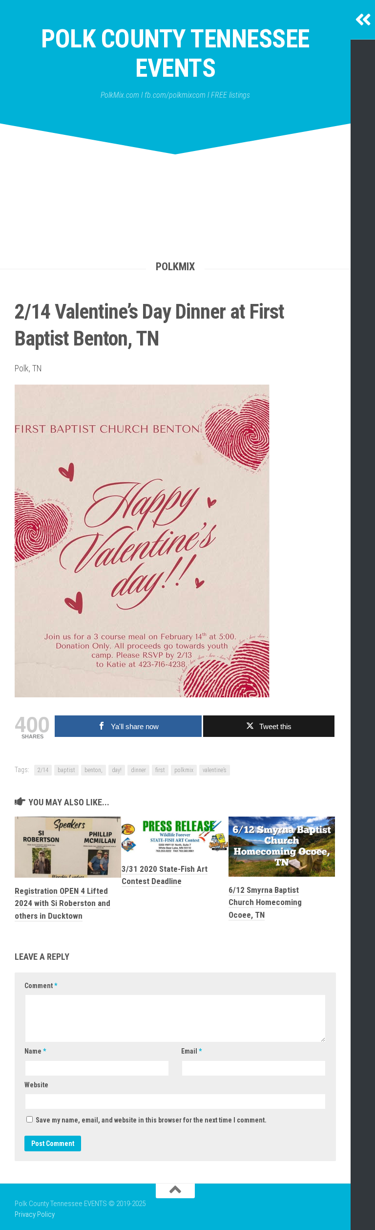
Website (36, 1085)
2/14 (43, 770)
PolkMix (175, 266)
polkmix (183, 770)
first (160, 770)
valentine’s (215, 770)
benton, (93, 770)
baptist (66, 770)
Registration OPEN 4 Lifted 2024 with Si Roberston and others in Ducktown (62, 903)
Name (35, 1051)
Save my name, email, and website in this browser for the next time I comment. (151, 1120)
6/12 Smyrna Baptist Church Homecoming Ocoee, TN (265, 902)
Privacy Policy (35, 1214)
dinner (138, 770)
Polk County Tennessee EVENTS (175, 53)
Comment (40, 986)
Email (191, 1051)
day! (117, 770)
